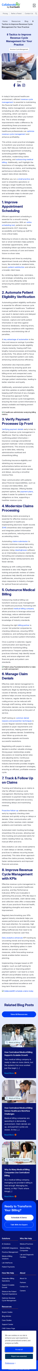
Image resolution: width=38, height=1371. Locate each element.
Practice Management (10, 1252)
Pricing (5, 13)
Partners (23, 1282)
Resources (16, 21)
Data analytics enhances (12, 938)
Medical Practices (26, 1244)
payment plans (26, 491)
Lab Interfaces (7, 1263)
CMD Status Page (8, 1328)
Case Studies (7, 1320)
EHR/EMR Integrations (10, 1248)
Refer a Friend (16, 13)
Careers (23, 1291)
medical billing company (24, 608)
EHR (4, 528)
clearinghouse (21, 550)
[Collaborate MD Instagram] (23, 85)
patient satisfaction (16, 267)
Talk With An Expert (19, 1225)
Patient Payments (8, 1267)
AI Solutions (6, 1244)
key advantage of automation (16, 339)
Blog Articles (6, 1316)
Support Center (7, 1324)
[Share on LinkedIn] (19, 85)
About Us (23, 1278)
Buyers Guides (7, 1312)
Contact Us (29, 13)
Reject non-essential (19, 1356)
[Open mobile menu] (34, 5)
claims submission (20, 541)
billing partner (23, 625)
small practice (24, 179)
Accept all (19, 1349)
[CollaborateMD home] (11, 5)
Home (5, 21)
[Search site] (36, 13)
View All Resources (19, 1014)
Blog (26, 21)
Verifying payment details (12, 429)
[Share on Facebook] (14, 85)
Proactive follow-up (10, 810)
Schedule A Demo (19, 1217)
